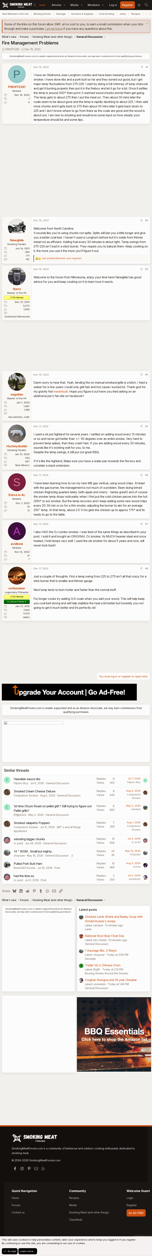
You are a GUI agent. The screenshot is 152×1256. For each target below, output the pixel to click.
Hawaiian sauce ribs (27, 779)
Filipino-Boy (21, 783)
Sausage (61, 13)
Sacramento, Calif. (19, 416)
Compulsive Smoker (26, 795)
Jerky (123, 13)
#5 (146, 426)
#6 (146, 474)
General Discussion (57, 783)
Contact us (18, 1212)
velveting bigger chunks (29, 839)
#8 (146, 568)
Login (130, 1197)
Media (74, 5)
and (62, 258)
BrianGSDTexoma (24, 867)
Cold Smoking (106, 13)
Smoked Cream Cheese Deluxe (34, 791)
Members (94, 5)
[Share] (141, 67)
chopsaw (19, 855)
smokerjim (135, 878)
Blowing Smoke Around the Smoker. (107, 973)
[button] (64, 5)
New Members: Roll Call (15, 13)
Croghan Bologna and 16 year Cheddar (111, 980)
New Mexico (22, 465)
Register (132, 1205)
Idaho (26, 617)
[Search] (146, 5)
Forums (40, 5)
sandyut (136, 809)
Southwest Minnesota (17, 316)
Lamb (88, 929)
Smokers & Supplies (82, 13)
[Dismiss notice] (146, 24)
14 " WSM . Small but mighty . (33, 851)
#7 (146, 523)
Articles (56, 5)
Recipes (135, 13)
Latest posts (88, 909)
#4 (146, 374)
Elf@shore (20, 814)
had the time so (24, 876)
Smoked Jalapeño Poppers (32, 823)
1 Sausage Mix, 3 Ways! (101, 950)
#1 (147, 66)
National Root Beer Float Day (104, 936)
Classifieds (75, 1219)
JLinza (137, 866)
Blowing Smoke (42, 13)
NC (28, 259)
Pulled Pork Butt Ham (28, 863)
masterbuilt (60, 391)
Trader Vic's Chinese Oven (102, 965)
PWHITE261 (12, 49)
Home (15, 1197)
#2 (146, 220)
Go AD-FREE (136, 1213)
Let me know (54, 29)
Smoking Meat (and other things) (89, 1212)
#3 (146, 269)
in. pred (18, 843)
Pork (57, 867)
